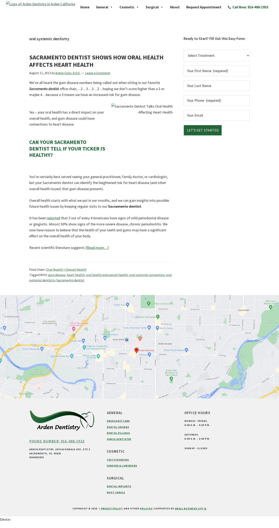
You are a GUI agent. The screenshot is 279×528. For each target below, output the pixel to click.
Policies (146, 508)
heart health (76, 275)
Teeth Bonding (118, 459)
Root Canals (116, 492)
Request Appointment (203, 7)
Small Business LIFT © (190, 508)
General (102, 7)
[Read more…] (97, 248)
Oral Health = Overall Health (66, 269)
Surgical (152, 7)
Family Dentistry (119, 439)
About (175, 7)
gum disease (56, 275)
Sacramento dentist (70, 280)
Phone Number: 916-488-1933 (57, 441)
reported (53, 218)
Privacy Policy (111, 508)
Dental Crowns (118, 427)
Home (84, 7)
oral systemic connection (147, 275)
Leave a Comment (97, 73)
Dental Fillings (118, 432)
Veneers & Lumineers (122, 465)
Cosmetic (126, 7)
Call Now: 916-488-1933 (250, 7)
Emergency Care (118, 420)
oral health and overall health (107, 275)
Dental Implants (119, 486)
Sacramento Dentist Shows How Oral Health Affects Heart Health (96, 60)
